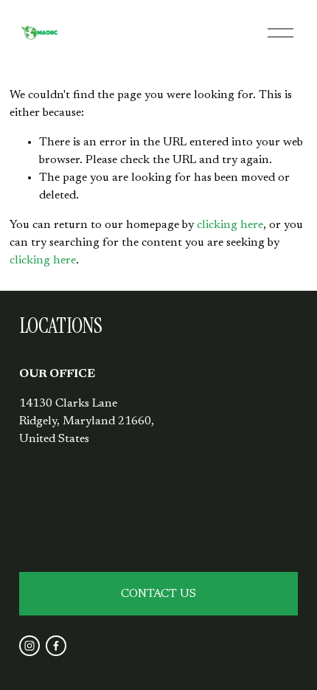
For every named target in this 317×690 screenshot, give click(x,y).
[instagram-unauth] (29, 645)
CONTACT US (158, 594)
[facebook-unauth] (56, 645)
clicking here (230, 225)
